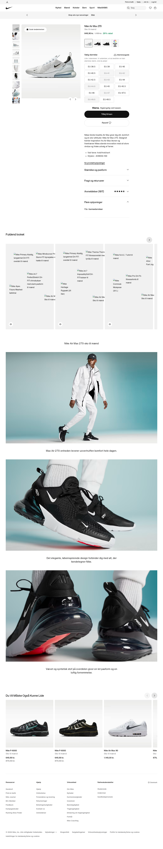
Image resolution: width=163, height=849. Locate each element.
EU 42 (122, 73)
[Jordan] (7, 2)
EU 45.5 (122, 86)
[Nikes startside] (9, 7)
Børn (84, 8)
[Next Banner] (136, 15)
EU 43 (107, 80)
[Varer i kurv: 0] (155, 8)
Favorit (105, 123)
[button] (16, 36)
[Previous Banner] (27, 15)
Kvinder (76, 8)
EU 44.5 (91, 86)
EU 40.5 (91, 73)
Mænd (67, 8)
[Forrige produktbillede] (70, 99)
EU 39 (107, 67)
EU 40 (122, 67)
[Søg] (128, 8)
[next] (149, 240)
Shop (93, 15)
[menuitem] (141, 2)
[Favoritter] (150, 8)
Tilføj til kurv (106, 114)
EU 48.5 (91, 99)
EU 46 (92, 93)
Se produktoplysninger (94, 163)
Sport (92, 8)
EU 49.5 (106, 99)
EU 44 (122, 80)
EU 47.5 (122, 93)
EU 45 (107, 86)
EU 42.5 (91, 80)
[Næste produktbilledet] (75, 99)
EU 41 (106, 73)
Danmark (153, 782)
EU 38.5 (91, 67)
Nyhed (58, 8)
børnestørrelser (96, 209)
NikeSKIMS (102, 8)
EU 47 (107, 93)
